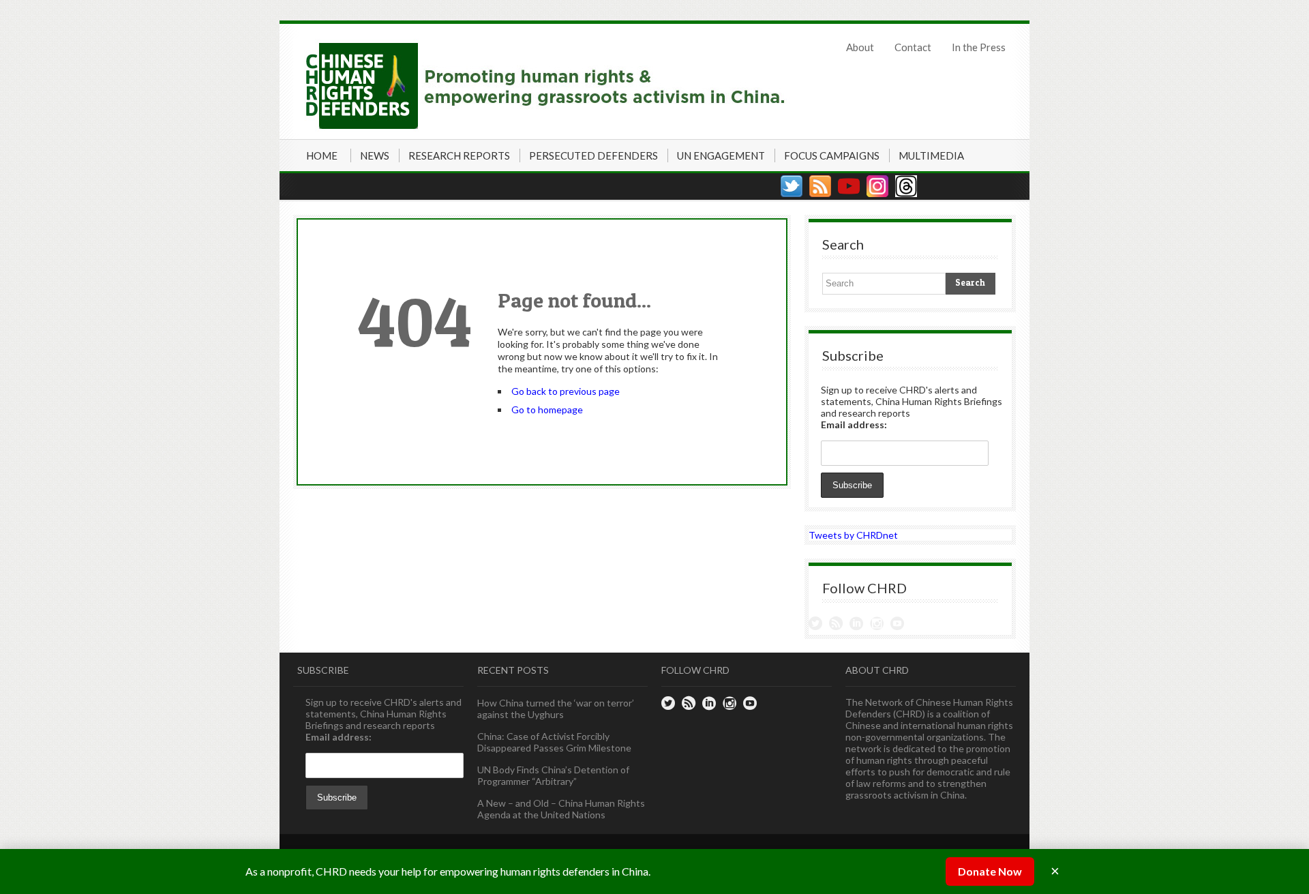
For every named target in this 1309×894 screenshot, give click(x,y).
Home (321, 155)
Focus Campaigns (831, 155)
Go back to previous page (565, 391)
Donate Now (990, 871)
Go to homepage (547, 409)
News (374, 155)
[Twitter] (791, 186)
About (860, 47)
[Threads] (906, 186)
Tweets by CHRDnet (853, 535)
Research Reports (459, 155)
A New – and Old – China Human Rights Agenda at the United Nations (561, 808)
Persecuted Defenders (593, 155)
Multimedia (931, 155)
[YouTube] (849, 186)
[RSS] (820, 186)
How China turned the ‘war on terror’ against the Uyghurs (555, 708)
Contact (912, 47)
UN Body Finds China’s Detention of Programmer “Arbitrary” (553, 775)
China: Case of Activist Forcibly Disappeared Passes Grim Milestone (554, 742)
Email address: (854, 424)
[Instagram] (877, 186)
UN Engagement (721, 155)
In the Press (979, 47)
